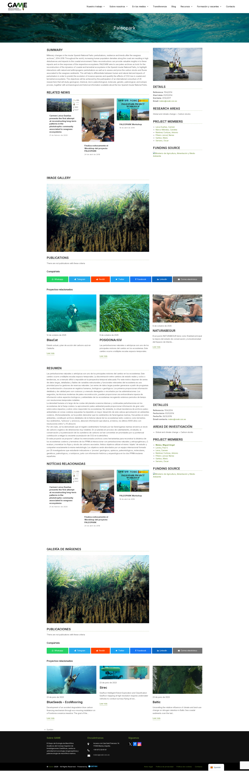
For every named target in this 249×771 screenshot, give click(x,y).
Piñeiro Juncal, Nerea (165, 135)
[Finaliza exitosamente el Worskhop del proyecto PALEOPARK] (98, 120)
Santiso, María (162, 138)
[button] (49, 222)
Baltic (157, 719)
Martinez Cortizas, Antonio (167, 132)
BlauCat (52, 349)
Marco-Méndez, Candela (166, 130)
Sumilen (50, 747)
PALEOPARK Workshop (130, 124)
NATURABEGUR (164, 339)
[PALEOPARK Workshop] (133, 109)
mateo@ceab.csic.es (168, 101)
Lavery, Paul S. (162, 456)
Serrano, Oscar (162, 140)
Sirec (103, 705)
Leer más (50, 362)
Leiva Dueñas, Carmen (165, 127)
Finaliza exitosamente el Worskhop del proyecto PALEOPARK (96, 148)
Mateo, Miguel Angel (165, 454)
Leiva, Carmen (162, 459)
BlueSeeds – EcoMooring (64, 719)
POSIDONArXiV (111, 349)
